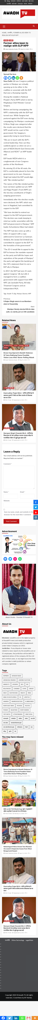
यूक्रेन (10, 731)
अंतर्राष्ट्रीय (13, 718)
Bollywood (7, 688)
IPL (20, 697)
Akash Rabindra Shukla (11, 49)
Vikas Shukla (8, 813)
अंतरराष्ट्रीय (5, 718)
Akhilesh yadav (16, 675)
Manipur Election (22, 293)
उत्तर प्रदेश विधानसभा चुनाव (8, 727)
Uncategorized (23, 799)
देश (5, 1)
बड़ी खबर (14, 3)
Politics (27, 705)
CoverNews (17, 998)
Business (16, 841)
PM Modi (19, 705)
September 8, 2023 (19, 400)
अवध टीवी (33, 718)
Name (6, 492)
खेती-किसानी (6, 801)
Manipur (6, 701)
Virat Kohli (28, 714)
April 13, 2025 (23, 853)
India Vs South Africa (10, 697)
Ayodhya (15, 684)
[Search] (33, 26)
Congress (16, 688)
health (23, 692)
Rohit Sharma (24, 710)
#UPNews (6, 675)
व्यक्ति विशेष (11, 388)
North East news (8, 705)
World (30, 799)
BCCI (22, 684)
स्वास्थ (25, 3)
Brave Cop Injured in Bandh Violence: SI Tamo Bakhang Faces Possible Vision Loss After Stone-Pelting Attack (19, 355)
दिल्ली (26, 727)
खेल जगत (31, 1)
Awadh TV (10, 293)
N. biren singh (29, 701)
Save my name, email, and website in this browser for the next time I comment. (18, 513)
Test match (6, 714)
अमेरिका (20, 718)
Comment (8, 464)
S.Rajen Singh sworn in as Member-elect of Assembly (18, 301)
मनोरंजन (19, 1)
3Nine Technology (17, 940)
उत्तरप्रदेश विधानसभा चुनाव (16, 722)
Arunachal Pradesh (9, 680)
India (29, 692)
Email (22, 492)
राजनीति (9, 3)
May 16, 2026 (23, 360)
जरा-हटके (21, 345)
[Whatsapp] (17, 78)
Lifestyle (20, 3)
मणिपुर (4, 731)
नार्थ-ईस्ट (13, 1)
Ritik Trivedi (8, 400)
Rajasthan (14, 710)
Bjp (15, 293)
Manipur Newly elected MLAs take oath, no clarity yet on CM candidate (20, 309)
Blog (8, 1)
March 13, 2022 (24, 49)
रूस (15, 731)
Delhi (4, 692)
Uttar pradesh (17, 714)
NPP (29, 293)
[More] (21, 78)
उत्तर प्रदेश (25, 1)
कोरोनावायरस (19, 727)
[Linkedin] (13, 78)
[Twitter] (9, 78)
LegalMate (29, 940)
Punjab (5, 710)
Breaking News (8, 345)
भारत (32, 727)
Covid (24, 688)
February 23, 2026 (19, 813)
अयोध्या (26, 718)
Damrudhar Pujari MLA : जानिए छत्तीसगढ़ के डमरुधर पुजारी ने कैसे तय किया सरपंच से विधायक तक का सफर (19, 395)
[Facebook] (5, 78)
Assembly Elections (24, 680)
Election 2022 (14, 692)
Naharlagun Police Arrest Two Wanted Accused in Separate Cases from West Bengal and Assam (18, 849)
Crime (15, 345)
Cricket (31, 688)
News (15, 799)
